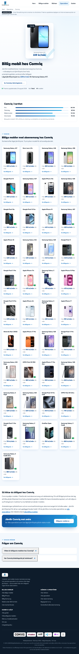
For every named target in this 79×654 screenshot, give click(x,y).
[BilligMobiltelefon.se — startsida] (5, 3)
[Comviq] (20, 634)
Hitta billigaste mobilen (9, 616)
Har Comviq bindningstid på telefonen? (18, 558)
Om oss (4, 622)
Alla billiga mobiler (7, 593)
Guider (73, 3)
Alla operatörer (45, 596)
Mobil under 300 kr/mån (9, 602)
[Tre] (63, 634)
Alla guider (5, 613)
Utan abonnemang (47, 599)
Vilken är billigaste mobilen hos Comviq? (19, 551)
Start (3, 9)
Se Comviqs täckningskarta (14, 83)
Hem (34, 3)
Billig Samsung (6, 599)
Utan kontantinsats (8, 605)
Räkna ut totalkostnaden (9, 619)
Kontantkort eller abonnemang (50, 605)
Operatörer (64, 3)
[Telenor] (48, 634)
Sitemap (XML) (37, 640)
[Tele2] (40, 634)
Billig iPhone (6, 596)
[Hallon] (31, 634)
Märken (54, 3)
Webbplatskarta (27, 640)
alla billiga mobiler (31, 512)
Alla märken (44, 593)
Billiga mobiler (44, 3)
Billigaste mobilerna (64, 521)
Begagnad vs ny (46, 602)
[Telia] (56, 634)
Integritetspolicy (7, 625)
